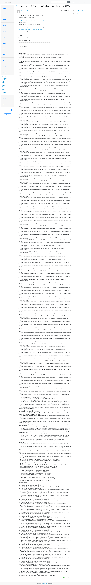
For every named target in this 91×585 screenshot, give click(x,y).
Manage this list (74, 2)
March (3, 89)
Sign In (81, 2)
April (3, 88)
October (4, 79)
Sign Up (87, 2)
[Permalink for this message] (70, 578)
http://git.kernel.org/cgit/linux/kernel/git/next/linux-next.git (31, 20)
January (4, 92)
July (3, 83)
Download (8, 114)
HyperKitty (45, 583)
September (4, 81)
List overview (8, 109)
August (3, 82)
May (3, 86)
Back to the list (77, 13)
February (4, 90)
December (4, 76)
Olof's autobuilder (25, 10)
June (3, 85)
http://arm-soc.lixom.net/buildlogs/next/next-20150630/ (31, 29)
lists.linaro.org (7, 2)
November (4, 78)
